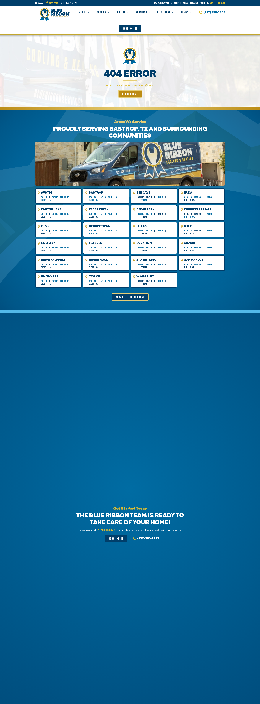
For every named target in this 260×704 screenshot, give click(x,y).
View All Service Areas (130, 297)
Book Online (130, 28)
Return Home (130, 94)
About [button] (83, 12)
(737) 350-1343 (214, 12)
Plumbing (64, 197)
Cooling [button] (101, 12)
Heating (54, 197)
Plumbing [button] (141, 12)
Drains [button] (185, 12)
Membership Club (217, 2)
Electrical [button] (163, 12)
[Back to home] (54, 12)
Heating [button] (121, 12)
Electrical (46, 200)
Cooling (45, 197)
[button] (56, 2)
